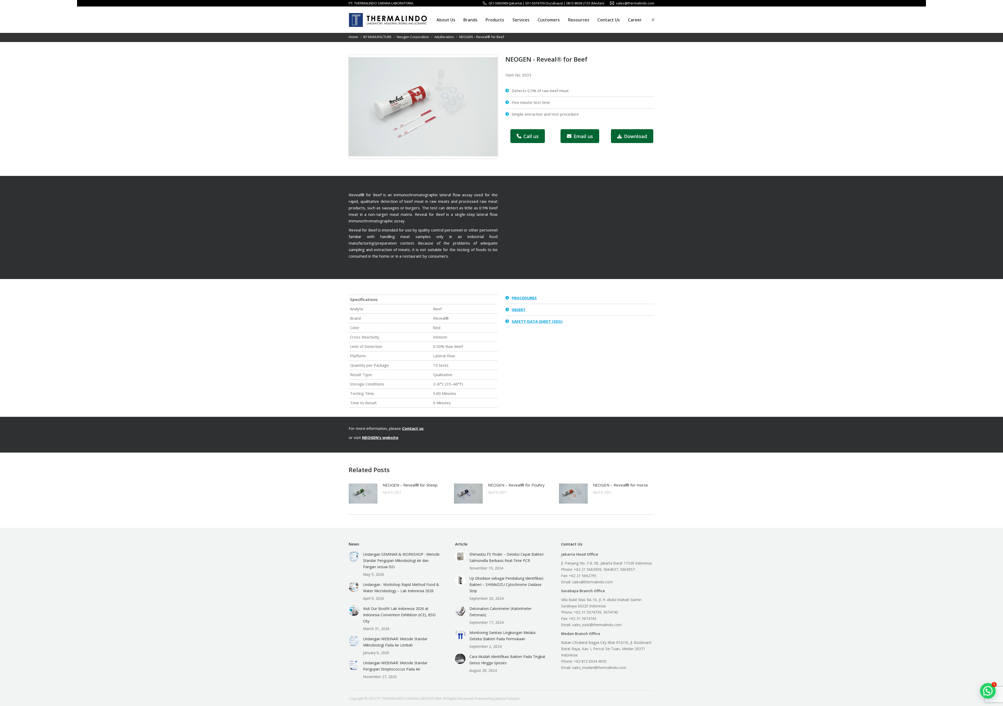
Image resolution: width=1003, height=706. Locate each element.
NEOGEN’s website (380, 437)
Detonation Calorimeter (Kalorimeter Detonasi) (500, 611)
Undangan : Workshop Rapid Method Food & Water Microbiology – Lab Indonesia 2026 (401, 587)
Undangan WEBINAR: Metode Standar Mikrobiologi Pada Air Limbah (395, 642)
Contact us (413, 428)
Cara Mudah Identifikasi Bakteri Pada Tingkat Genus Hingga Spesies (507, 659)
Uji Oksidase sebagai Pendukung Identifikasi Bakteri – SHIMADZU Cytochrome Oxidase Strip (506, 584)
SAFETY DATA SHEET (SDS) (537, 321)
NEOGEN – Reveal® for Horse (620, 485)
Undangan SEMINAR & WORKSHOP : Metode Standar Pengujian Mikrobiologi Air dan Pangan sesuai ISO (401, 560)
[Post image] (363, 493)
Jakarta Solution (507, 698)
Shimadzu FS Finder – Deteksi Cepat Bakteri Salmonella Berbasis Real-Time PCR (506, 557)
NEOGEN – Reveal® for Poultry (516, 485)
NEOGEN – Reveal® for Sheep (410, 485)
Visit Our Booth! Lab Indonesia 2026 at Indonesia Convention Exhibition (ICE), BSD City (399, 615)
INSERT (519, 309)
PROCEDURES (524, 297)
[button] (988, 691)
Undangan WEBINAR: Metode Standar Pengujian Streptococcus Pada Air (395, 666)
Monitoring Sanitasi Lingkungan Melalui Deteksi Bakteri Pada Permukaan (502, 635)
